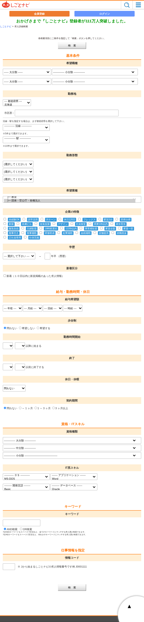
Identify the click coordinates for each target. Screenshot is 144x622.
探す (127, 5)
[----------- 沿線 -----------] (24, 126)
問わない (12, 328)
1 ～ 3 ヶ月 (44, 408)
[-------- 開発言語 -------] (24, 485)
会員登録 (39, 13)
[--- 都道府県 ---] (14, 101)
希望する (45, 328)
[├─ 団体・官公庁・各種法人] (69, 201)
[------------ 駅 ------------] (24, 138)
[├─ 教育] (69, 197)
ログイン (104, 13)
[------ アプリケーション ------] (72, 475)
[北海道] (14, 105)
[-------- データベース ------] (72, 485)
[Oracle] (72, 489)
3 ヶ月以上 (61, 408)
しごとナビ (5, 26)
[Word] (72, 479)
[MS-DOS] (24, 479)
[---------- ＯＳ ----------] (24, 475)
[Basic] (24, 489)
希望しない (28, 328)
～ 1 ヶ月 (27, 408)
